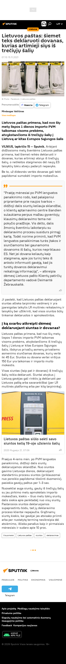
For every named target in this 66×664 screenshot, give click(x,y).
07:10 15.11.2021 (10, 57)
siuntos (39, 535)
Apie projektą (9, 608)
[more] (60, 290)
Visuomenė (8, 535)
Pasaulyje (8, 579)
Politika (23, 579)
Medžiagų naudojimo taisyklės (33, 608)
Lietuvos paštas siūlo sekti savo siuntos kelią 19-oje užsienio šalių (32, 441)
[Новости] (27, 105)
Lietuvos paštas (25, 535)
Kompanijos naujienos (25, 625)
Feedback (7, 625)
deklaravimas (53, 535)
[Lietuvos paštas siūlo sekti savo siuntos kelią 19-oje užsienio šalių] (33, 413)
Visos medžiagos (9, 115)
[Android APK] (12, 635)
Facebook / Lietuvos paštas (23, 99)
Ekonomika (38, 579)
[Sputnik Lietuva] (10, 25)
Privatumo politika (11, 613)
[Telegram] (42, 105)
